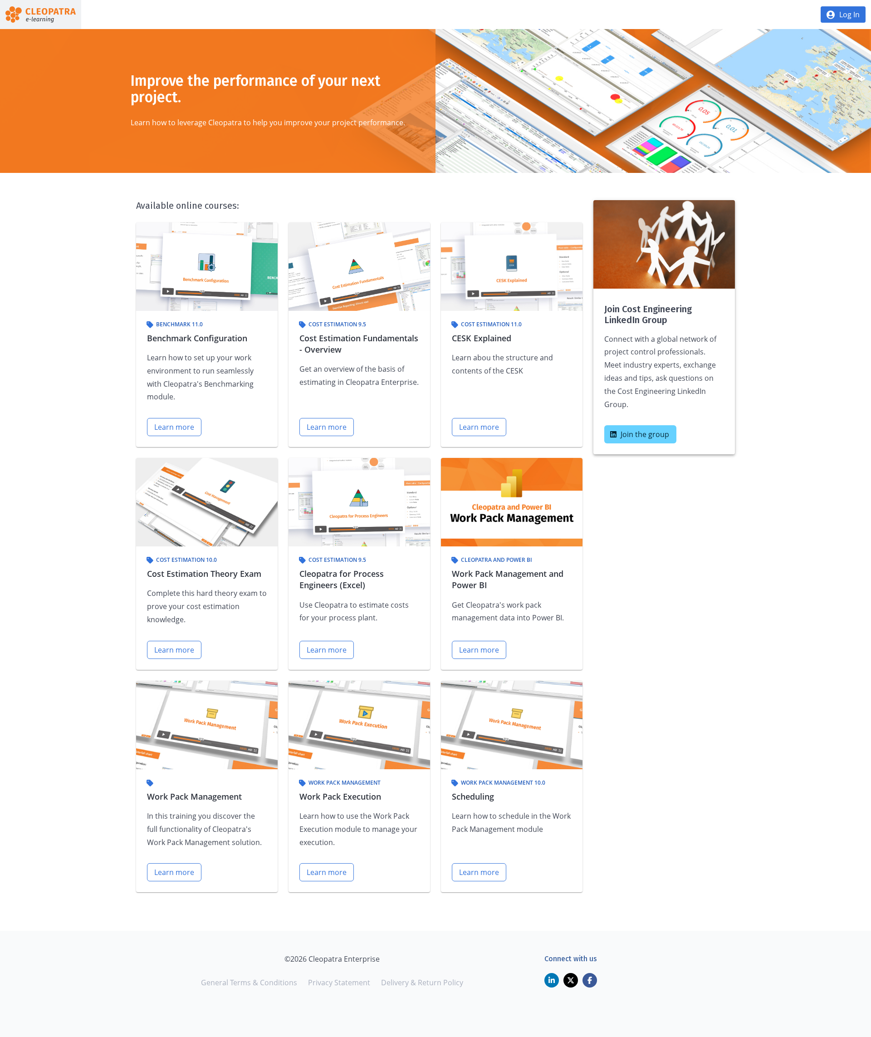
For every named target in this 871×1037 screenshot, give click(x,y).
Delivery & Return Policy (422, 983)
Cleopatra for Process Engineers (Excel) (341, 579)
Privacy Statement (339, 983)
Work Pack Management (194, 796)
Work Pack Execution (340, 796)
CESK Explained (481, 338)
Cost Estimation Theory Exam (204, 573)
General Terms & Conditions (249, 983)
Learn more (174, 427)
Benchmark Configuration (197, 338)
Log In (849, 15)
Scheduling (473, 796)
